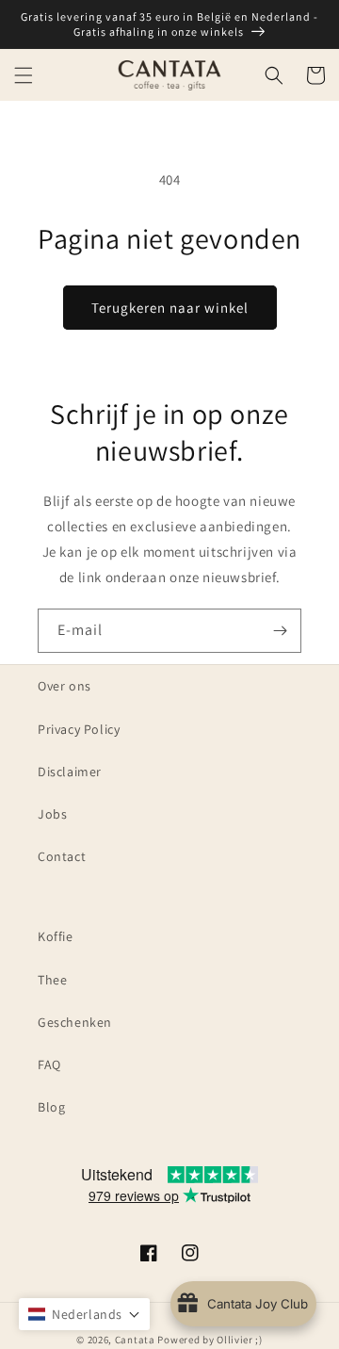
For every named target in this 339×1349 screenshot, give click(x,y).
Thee (52, 979)
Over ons (64, 685)
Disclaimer (70, 771)
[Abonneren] (279, 631)
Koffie (55, 936)
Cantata (135, 1339)
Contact (62, 856)
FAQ (49, 1064)
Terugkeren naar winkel (170, 308)
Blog (51, 1106)
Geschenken (75, 1022)
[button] (23, 75)
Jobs (52, 813)
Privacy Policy (79, 729)
